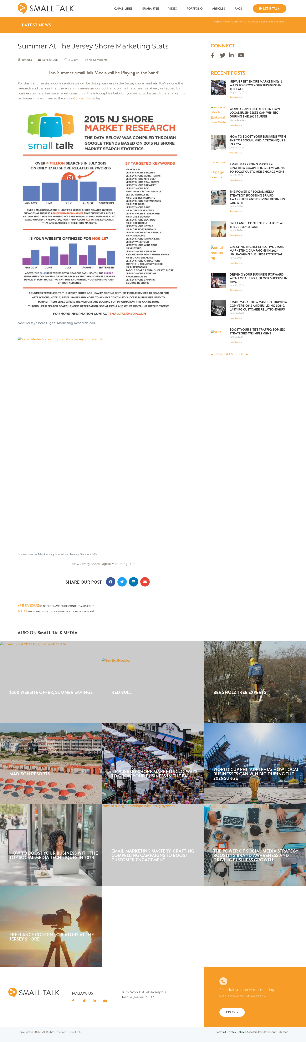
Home (217, 21)
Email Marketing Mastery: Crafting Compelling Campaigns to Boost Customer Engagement (257, 168)
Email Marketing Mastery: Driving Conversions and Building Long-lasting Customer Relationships (258, 306)
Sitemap (283, 1031)
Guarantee (150, 8)
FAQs (238, 8)
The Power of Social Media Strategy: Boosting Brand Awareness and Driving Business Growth (257, 197)
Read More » (236, 97)
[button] (110, 582)
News (226, 21)
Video (172, 8)
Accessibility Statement (261, 1031)
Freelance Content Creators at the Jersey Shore (257, 225)
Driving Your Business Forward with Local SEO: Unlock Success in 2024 (258, 278)
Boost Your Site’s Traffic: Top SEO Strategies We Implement (257, 331)
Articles (218, 8)
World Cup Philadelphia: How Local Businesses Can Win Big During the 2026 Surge (255, 113)
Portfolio (195, 8)
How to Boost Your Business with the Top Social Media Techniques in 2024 (258, 140)
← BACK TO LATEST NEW (230, 353)
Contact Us (82, 98)
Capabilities (123, 8)
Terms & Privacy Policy (230, 1031)
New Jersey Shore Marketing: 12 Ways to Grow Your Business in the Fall (256, 85)
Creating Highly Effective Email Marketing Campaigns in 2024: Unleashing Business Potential (257, 251)
